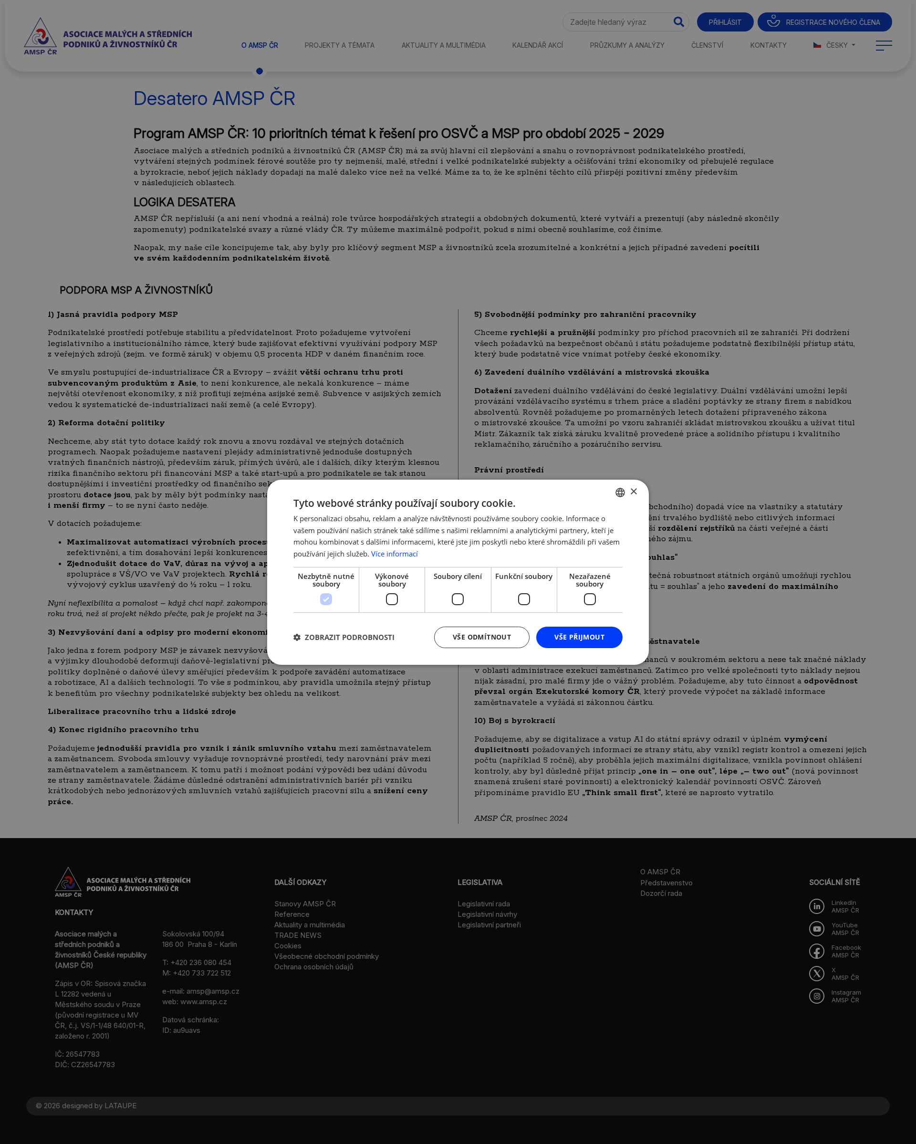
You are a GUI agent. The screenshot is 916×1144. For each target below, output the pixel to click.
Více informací (394, 553)
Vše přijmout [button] (579, 636)
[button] (344, 637)
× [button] (633, 491)
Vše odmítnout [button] (482, 636)
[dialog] (458, 572)
